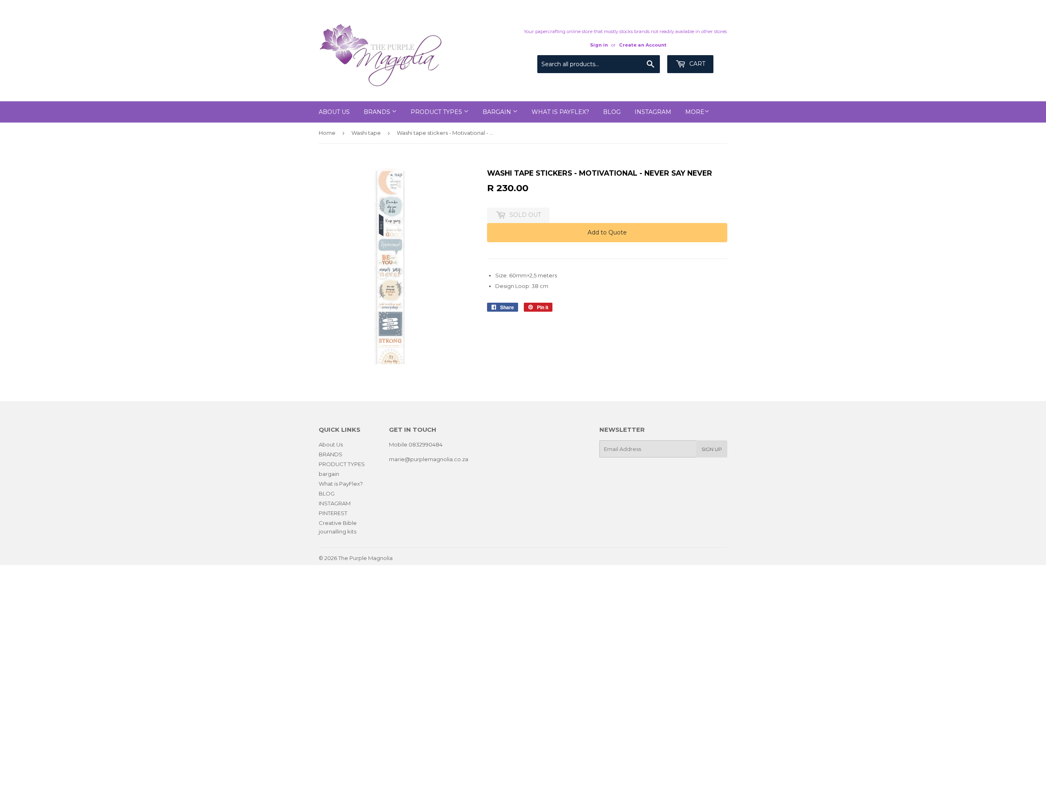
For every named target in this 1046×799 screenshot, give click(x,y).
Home (327, 132)
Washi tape (366, 132)
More (694, 112)
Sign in (599, 45)
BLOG (612, 112)
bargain (498, 112)
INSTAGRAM (653, 112)
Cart (696, 63)
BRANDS (378, 112)
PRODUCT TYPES (437, 112)
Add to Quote (607, 232)
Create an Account (642, 45)
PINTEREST (333, 513)
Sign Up (712, 449)
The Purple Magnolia (365, 558)
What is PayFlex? (560, 112)
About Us (334, 112)
